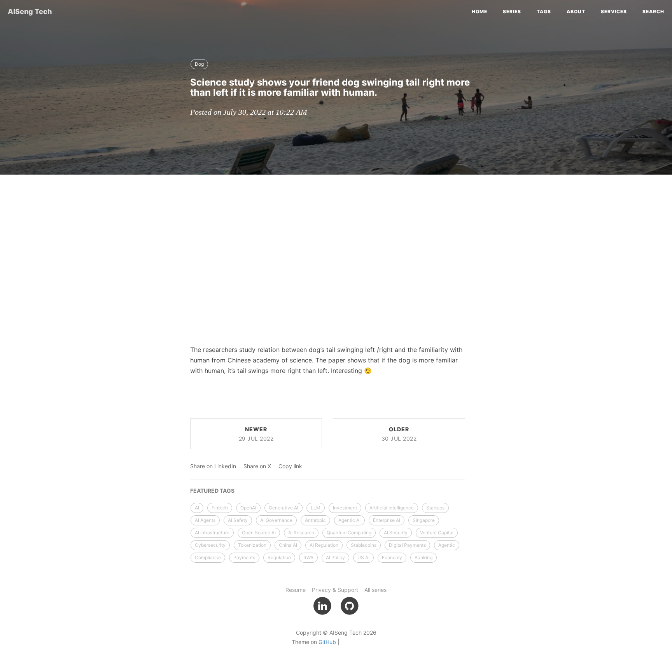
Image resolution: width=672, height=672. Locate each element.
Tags (544, 11)
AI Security (396, 533)
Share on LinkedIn (213, 466)
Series (512, 11)
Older (399, 434)
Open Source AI (259, 533)
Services (614, 11)
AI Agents (205, 520)
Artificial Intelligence (391, 508)
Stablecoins (363, 545)
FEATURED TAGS (212, 490)
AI (197, 508)
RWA (308, 557)
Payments (244, 557)
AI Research (301, 533)
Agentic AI (349, 520)
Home (479, 11)
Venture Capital (436, 533)
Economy (392, 557)
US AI (363, 557)
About (576, 11)
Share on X (257, 466)
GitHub (327, 642)
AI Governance (276, 520)
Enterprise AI (386, 520)
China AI (288, 545)
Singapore (424, 520)
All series (375, 589)
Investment (345, 508)
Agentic (446, 545)
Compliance (208, 557)
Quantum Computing (349, 533)
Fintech (220, 508)
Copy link (290, 466)
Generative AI (283, 508)
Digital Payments (407, 545)
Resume (295, 589)
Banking (423, 557)
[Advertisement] (336, 236)
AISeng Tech (30, 11)
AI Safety (238, 520)
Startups (435, 508)
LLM (315, 508)
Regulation (279, 557)
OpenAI (248, 508)
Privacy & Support (335, 589)
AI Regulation (324, 545)
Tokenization (252, 545)
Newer (256, 434)
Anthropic (315, 520)
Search (653, 11)
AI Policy (335, 557)
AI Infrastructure (212, 533)
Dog (199, 64)
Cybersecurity (210, 545)
